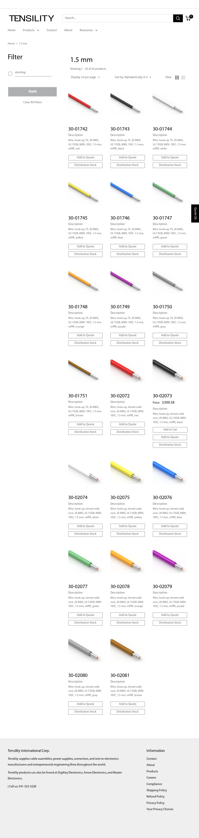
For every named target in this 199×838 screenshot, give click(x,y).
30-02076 (162, 497)
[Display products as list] (183, 77)
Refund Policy (156, 796)
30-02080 (77, 675)
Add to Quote (85, 157)
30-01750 (162, 307)
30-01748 (77, 307)
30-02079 (162, 586)
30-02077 (77, 586)
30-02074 (77, 497)
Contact (52, 30)
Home (12, 30)
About (68, 30)
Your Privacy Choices (160, 809)
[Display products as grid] (177, 77)
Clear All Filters (32, 102)
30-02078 (120, 586)
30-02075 (120, 497)
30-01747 (162, 218)
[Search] (178, 18)
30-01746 (120, 218)
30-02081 (120, 675)
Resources (86, 30)
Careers (151, 777)
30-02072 (120, 396)
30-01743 (120, 129)
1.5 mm (23, 43)
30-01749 (120, 307)
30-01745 (77, 218)
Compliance (154, 784)
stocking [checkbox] (20, 72)
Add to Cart (170, 429)
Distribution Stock (85, 165)
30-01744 (162, 129)
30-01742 (77, 129)
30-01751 (77, 396)
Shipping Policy (157, 790)
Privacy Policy (156, 803)
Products (29, 30)
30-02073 (162, 396)
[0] (188, 18)
